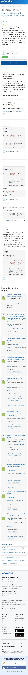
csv (14, 48)
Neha (23, 444)
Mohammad (9, 390)
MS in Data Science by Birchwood (9, 602)
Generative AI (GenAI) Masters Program (10, 593)
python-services (11, 400)
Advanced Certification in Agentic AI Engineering (12, 579)
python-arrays (10, 538)
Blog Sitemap (5, 631)
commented (7, 220)
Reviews (4, 620)
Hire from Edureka (19, 625)
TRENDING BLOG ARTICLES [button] (9, 646)
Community (4, 627)
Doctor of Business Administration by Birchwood (12, 598)
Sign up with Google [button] (11, 663)
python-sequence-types (12, 405)
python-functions (11, 403)
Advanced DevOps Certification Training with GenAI (13, 582)
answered (8, 111)
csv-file (14, 334)
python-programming (17, 352)
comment (12, 57)
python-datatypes (18, 396)
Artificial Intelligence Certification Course (10, 588)
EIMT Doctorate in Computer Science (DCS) (11, 611)
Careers (16, 616)
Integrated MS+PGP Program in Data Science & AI (12, 600)
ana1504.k (19, 52)
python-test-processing (17, 398)
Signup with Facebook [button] (12, 667)
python (4, 48)
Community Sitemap (6, 633)
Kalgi (17, 449)
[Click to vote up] (3, 21)
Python (14, 52)
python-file (15, 509)
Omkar (23, 328)
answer (5, 57)
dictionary (10, 48)
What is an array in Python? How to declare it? (16, 515)
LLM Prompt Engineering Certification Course (11, 584)
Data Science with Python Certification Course (12, 586)
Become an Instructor (19, 618)
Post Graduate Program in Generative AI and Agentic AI (14, 596)
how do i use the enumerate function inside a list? (16, 465)
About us (4, 616)
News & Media (5, 618)
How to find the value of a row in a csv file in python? (15, 358)
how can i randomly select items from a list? (15, 411)
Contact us (4, 623)
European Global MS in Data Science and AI (11, 608)
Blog (3, 625)
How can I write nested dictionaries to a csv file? (15, 295)
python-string (10, 396)
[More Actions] (25, 57)
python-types (21, 405)
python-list (18, 400)
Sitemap (4, 629)
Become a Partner (19, 623)
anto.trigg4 (19, 111)
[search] (25, 6)
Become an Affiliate (19, 620)
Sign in (20, 671)
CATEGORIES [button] (5, 643)
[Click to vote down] (3, 24)
